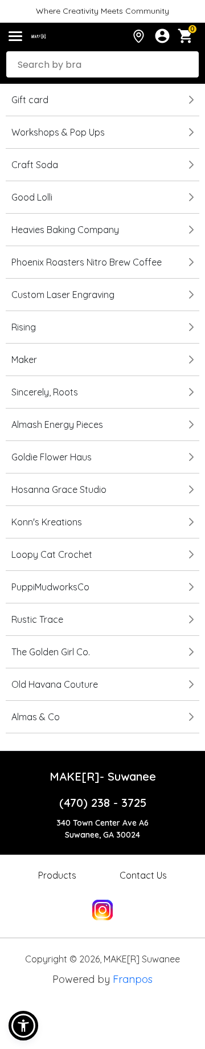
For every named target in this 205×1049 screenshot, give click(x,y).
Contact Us (143, 875)
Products (57, 875)
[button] (23, 1026)
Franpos (133, 979)
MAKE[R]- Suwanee (103, 776)
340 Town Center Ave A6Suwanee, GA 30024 (102, 829)
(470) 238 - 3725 (102, 802)
